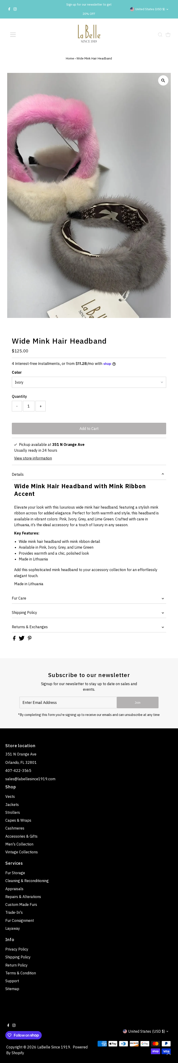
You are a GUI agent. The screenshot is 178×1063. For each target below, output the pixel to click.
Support (12, 981)
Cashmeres (14, 828)
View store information (33, 458)
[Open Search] (160, 35)
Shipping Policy (24, 612)
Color (17, 372)
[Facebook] (9, 9)
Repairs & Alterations (23, 896)
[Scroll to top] (168, 1053)
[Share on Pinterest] (30, 639)
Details (18, 474)
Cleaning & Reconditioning (27, 880)
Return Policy (16, 965)
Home (70, 58)
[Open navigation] (26, 34)
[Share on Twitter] (22, 639)
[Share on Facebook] (14, 639)
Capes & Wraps (18, 820)
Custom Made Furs (21, 904)
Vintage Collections (21, 852)
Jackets (12, 804)
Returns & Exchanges (30, 627)
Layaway (12, 928)
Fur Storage (15, 872)
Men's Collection (19, 844)
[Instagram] (15, 9)
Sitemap (12, 988)
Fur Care (19, 598)
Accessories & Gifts (21, 836)
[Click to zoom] (163, 80)
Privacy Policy (16, 949)
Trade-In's (14, 912)
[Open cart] (168, 34)
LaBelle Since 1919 (53, 1047)
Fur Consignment (19, 920)
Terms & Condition (20, 973)
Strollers (12, 812)
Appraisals (14, 888)
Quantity (19, 396)
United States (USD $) (150, 9)
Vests (10, 796)
